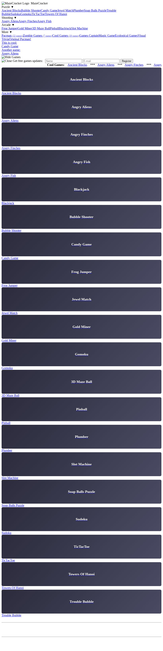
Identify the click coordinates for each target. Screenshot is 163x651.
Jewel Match (65, 10)
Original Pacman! (20, 39)
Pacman (12, 35)
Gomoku (26, 14)
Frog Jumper (9, 28)
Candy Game (49, 10)
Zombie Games (37, 35)
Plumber (78, 10)
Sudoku (15, 14)
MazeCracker (39, 3)
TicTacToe (38, 14)
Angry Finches (27, 21)
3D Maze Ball (41, 28)
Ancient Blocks (11, 10)
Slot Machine (79, 28)
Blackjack (65, 28)
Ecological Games (126, 35)
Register (126, 61)
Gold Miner (24, 28)
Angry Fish (44, 21)
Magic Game (107, 35)
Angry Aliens (10, 21)
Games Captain (89, 35)
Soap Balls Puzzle (95, 10)
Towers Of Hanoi (56, 14)
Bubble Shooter (31, 10)
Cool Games (65, 35)
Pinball (54, 28)
